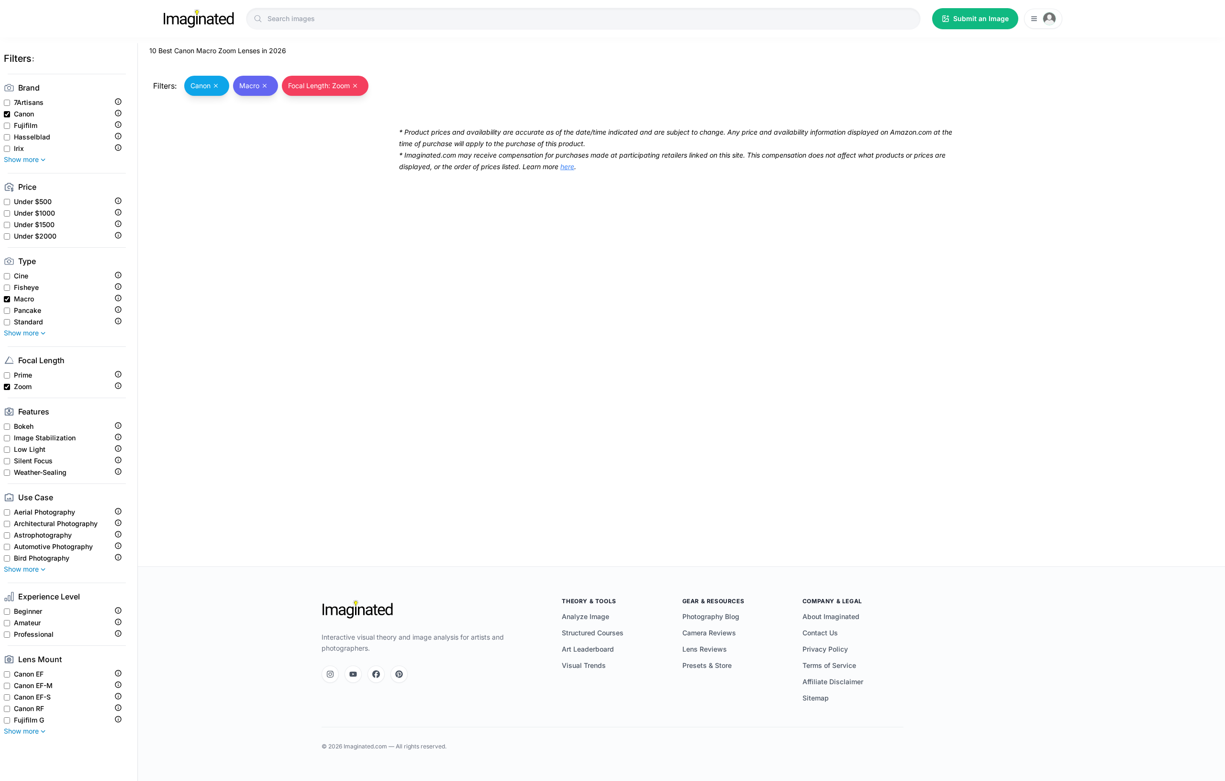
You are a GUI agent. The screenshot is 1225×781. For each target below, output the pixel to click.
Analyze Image (585, 616)
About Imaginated (830, 616)
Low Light (29, 449)
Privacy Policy (825, 649)
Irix (19, 148)
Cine (21, 276)
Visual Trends (584, 665)
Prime (23, 375)
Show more (21, 159)
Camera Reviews (709, 633)
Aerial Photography (44, 512)
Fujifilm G (29, 720)
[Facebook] (376, 674)
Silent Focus (33, 461)
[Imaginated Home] (357, 609)
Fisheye (26, 287)
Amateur (27, 623)
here (567, 166)
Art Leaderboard (588, 649)
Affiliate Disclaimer (832, 682)
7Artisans (29, 102)
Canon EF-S (32, 697)
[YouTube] (353, 674)
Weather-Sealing (40, 472)
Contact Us (820, 633)
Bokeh (23, 426)
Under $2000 (35, 236)
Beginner (28, 611)
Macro (24, 299)
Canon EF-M (33, 685)
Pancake (27, 310)
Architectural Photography (56, 523)
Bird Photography (41, 558)
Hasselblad (32, 137)
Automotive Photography (53, 546)
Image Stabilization (45, 438)
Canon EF (29, 674)
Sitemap (815, 698)
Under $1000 (34, 213)
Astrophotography (43, 535)
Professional (34, 634)
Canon (24, 114)
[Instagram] (330, 674)
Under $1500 (34, 224)
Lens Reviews (704, 649)
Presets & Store (707, 665)
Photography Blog (710, 616)
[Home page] (198, 19)
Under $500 (33, 201)
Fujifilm (25, 125)
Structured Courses (593, 633)
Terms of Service (829, 665)
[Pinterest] (399, 674)
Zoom (23, 386)
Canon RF (29, 708)
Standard (28, 322)
